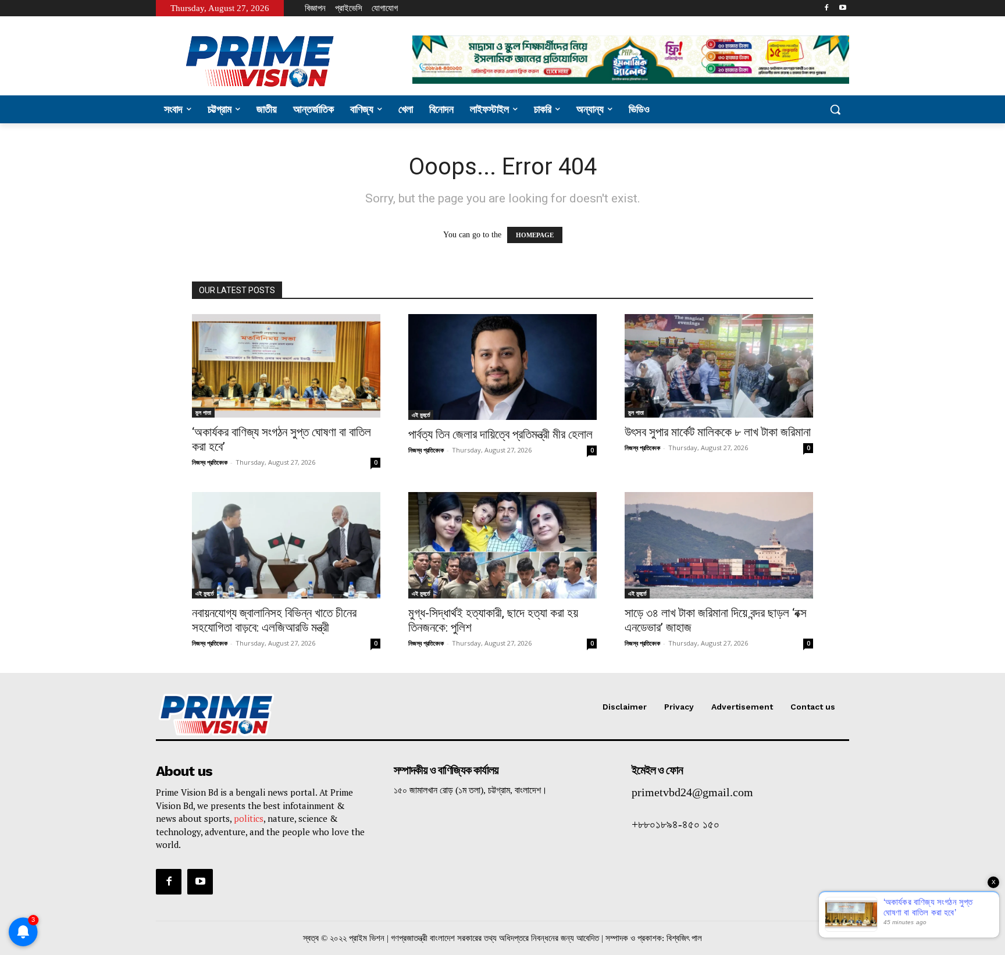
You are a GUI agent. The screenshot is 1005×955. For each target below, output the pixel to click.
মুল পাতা (203, 412)
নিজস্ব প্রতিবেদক (209, 462)
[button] (835, 109)
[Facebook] (826, 8)
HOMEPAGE (535, 234)
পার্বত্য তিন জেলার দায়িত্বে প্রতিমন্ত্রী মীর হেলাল (500, 434)
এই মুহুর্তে (421, 415)
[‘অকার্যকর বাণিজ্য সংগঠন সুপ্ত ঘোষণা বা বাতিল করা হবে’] (286, 366)
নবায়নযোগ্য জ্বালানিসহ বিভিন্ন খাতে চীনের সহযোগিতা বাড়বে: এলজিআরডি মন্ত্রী (274, 620)
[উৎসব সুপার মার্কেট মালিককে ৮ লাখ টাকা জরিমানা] (719, 366)
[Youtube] (842, 8)
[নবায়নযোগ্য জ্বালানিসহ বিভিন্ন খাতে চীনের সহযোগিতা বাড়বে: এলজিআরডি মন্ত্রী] (286, 545)
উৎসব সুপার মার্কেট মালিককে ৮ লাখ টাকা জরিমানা (718, 432)
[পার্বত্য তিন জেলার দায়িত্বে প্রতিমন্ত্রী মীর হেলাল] (502, 367)
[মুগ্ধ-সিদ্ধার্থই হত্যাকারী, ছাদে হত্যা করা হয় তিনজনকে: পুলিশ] (502, 545)
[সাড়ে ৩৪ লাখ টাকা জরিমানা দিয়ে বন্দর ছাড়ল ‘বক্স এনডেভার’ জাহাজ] (719, 545)
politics (248, 818)
